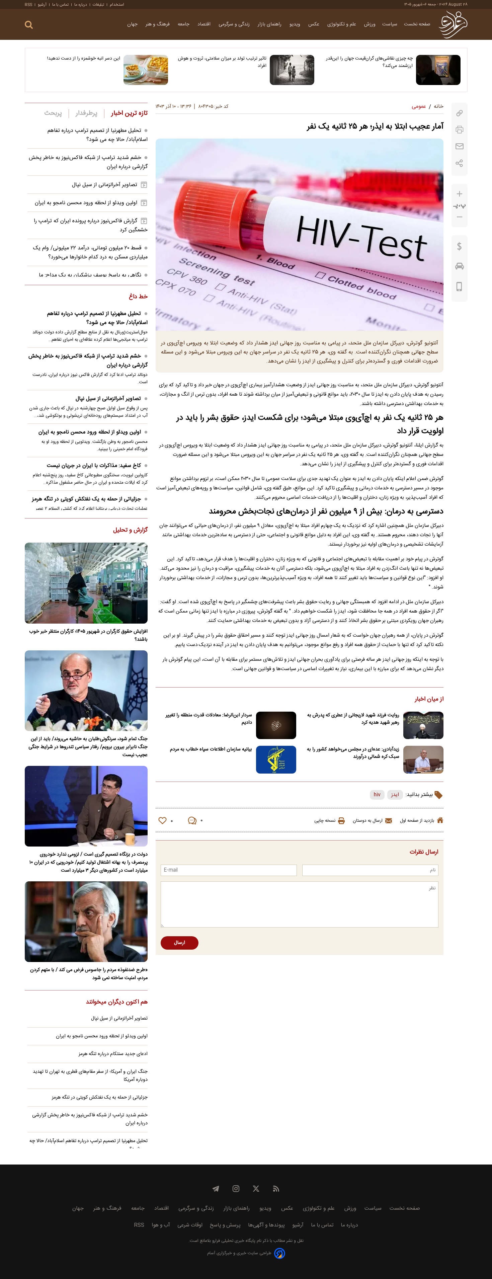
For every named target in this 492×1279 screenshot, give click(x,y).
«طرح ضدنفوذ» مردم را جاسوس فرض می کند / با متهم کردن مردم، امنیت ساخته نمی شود (89, 974)
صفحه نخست (417, 24)
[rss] (276, 1189)
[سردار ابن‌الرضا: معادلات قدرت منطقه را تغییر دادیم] (276, 725)
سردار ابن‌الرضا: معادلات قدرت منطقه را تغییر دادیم (209, 719)
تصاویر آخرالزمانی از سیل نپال (104, 184)
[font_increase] (459, 194)
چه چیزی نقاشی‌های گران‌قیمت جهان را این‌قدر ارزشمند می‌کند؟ (369, 62)
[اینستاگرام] (236, 1189)
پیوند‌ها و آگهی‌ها (266, 1225)
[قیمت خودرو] (459, 267)
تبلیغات (98, 4)
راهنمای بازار (270, 24)
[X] (256, 1189)
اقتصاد (204, 24)
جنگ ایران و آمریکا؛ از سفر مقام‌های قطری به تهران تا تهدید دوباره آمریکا (90, 1076)
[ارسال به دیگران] (460, 146)
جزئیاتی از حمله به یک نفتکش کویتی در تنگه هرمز (86, 499)
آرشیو (42, 4)
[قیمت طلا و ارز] (459, 248)
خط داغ (138, 297)
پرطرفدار (86, 113)
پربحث (53, 113)
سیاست (389, 24)
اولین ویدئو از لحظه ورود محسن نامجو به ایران (86, 203)
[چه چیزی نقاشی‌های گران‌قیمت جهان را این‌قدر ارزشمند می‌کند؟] (438, 70)
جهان (133, 24)
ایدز (395, 795)
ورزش (370, 24)
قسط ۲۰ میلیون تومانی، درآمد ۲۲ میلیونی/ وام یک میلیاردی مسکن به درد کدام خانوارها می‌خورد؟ (90, 253)
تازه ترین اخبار (129, 113)
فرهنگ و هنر (158, 24)
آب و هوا (161, 1225)
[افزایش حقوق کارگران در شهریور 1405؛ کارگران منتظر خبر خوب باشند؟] (86, 583)
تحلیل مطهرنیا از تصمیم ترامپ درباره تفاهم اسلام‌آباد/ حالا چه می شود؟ (98, 135)
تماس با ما (60, 4)
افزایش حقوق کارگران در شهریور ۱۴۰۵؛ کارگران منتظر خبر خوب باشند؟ (88, 636)
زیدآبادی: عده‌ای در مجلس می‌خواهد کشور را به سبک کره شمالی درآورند (353, 753)
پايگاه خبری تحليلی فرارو (233, 1241)
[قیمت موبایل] (459, 288)
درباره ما (80, 4)
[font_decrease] (459, 217)
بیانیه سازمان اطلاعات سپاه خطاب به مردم (211, 749)
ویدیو (296, 24)
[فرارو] (453, 24)
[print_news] (459, 129)
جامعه (184, 24)
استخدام (117, 4)
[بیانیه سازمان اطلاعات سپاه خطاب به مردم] (276, 760)
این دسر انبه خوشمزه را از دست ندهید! (83, 58)
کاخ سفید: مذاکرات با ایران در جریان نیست (94, 465)
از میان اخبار (429, 700)
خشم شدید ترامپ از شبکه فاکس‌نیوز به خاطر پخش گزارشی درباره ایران (88, 361)
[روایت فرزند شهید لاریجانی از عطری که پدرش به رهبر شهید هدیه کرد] (423, 725)
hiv (377, 795)
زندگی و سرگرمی (235, 24)
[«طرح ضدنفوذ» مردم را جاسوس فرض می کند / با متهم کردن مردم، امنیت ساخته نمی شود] (86, 921)
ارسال (179, 943)
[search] (29, 25)
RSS (28, 4)
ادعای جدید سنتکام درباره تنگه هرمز (113, 1054)
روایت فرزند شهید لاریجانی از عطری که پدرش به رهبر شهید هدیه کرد (353, 719)
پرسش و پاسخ (225, 1225)
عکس (314, 24)
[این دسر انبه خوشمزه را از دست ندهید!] (146, 70)
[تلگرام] (216, 1189)
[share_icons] (459, 163)
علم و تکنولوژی (342, 24)
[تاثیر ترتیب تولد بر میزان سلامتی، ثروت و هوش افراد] (292, 70)
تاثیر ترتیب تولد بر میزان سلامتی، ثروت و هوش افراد (222, 62)
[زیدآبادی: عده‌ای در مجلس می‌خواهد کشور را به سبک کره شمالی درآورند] (423, 760)
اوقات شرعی (189, 1225)
